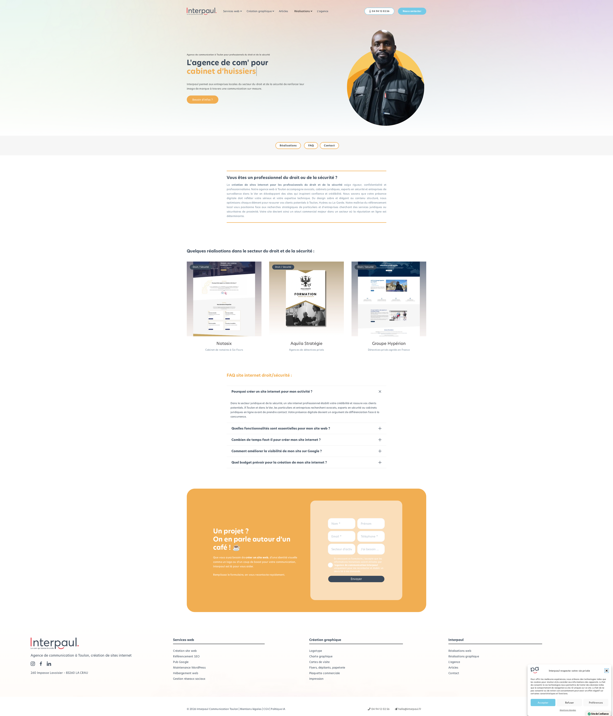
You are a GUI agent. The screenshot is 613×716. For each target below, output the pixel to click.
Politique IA (278, 709)
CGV (266, 709)
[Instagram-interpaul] (33, 664)
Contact (453, 673)
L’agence (454, 662)
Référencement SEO (186, 656)
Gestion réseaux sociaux (189, 679)
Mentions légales (568, 710)
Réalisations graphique (463, 656)
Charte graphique (321, 656)
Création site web (185, 651)
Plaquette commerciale (324, 673)
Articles (453, 667)
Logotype (315, 651)
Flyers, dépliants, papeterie (327, 667)
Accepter (543, 702)
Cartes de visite (319, 662)
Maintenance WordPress (189, 667)
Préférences (596, 702)
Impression (316, 679)
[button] (606, 670)
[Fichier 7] (41, 664)
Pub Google (181, 662)
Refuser (569, 702)
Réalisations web (459, 651)
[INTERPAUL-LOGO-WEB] (201, 11)
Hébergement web (185, 673)
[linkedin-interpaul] (49, 664)
